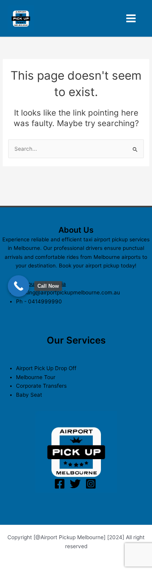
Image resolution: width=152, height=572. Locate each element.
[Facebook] (59, 483)
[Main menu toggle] (131, 18)
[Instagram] (90, 483)
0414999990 (45, 301)
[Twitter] (75, 483)
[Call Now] (18, 286)
